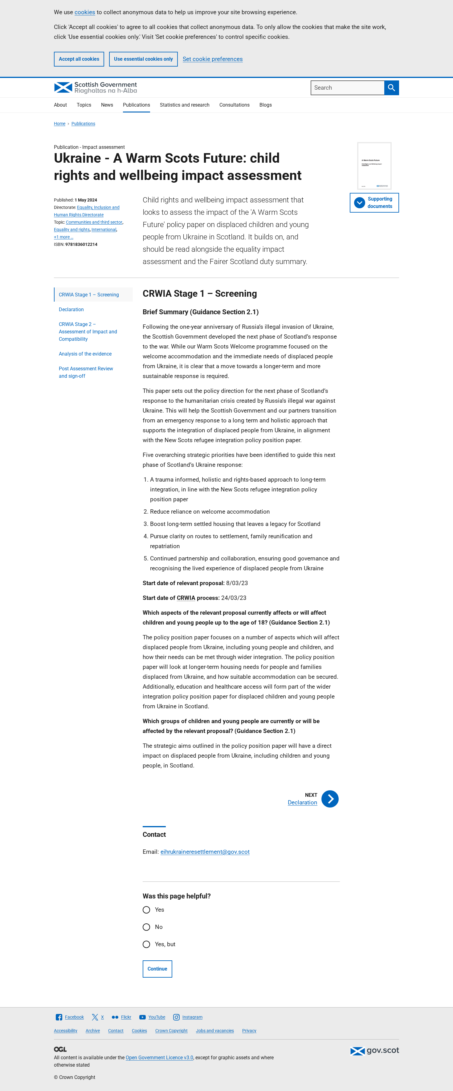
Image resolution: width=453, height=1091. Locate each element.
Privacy (249, 1030)
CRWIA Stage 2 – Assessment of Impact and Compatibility (88, 331)
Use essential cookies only (143, 59)
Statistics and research (185, 105)
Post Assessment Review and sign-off (86, 372)
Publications (136, 105)
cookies (85, 12)
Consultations (234, 105)
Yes (159, 909)
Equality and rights (72, 229)
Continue (157, 969)
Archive (93, 1030)
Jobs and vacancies (215, 1030)
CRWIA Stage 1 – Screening (89, 295)
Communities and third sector (94, 222)
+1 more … (63, 236)
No (159, 926)
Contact (116, 1030)
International (104, 229)
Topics (84, 105)
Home (59, 123)
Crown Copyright (171, 1030)
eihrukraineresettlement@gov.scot (205, 851)
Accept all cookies (79, 59)
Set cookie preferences (213, 59)
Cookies (139, 1030)
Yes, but (165, 944)
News (107, 105)
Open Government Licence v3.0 (159, 1057)
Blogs (265, 105)
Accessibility (65, 1030)
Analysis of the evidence (85, 354)
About (60, 105)
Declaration (71, 309)
